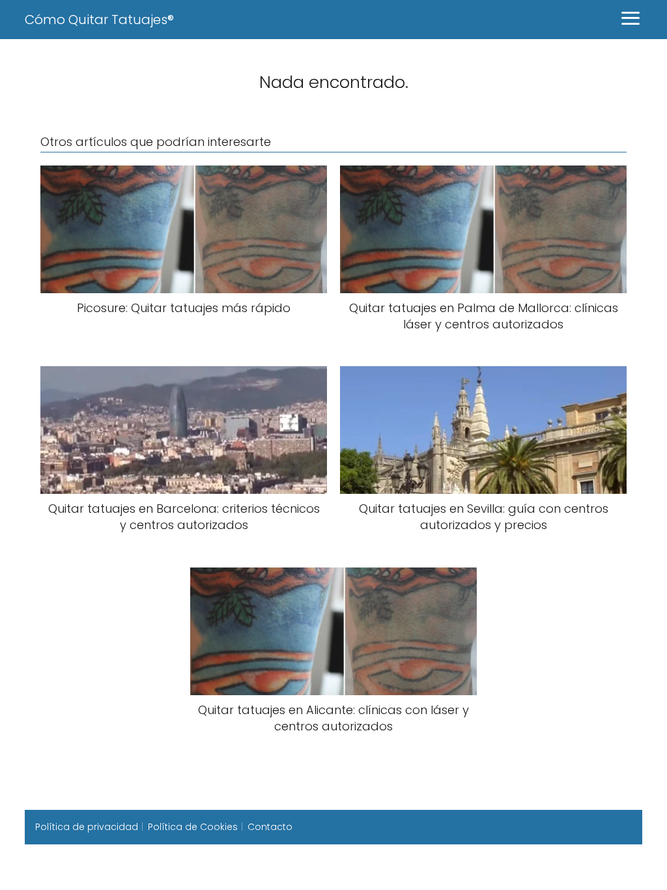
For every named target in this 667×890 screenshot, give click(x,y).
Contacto (270, 826)
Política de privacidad (86, 826)
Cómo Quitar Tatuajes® (99, 19)
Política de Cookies (193, 826)
